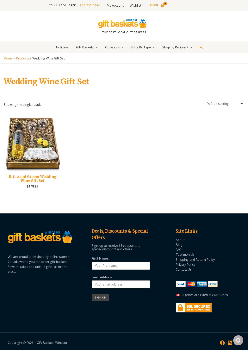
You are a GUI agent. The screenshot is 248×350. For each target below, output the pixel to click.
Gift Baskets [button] (85, 47)
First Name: (100, 258)
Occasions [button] (112, 47)
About (180, 240)
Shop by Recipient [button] (175, 47)
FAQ (179, 250)
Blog (179, 245)
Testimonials (185, 254)
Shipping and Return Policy (195, 259)
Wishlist (135, 5)
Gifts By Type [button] (141, 47)
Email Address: (102, 277)
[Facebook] (222, 342)
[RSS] (230, 342)
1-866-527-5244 (88, 5)
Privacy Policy (185, 264)
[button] (96, 47)
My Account (115, 5)
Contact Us (184, 269)
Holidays (62, 47)
